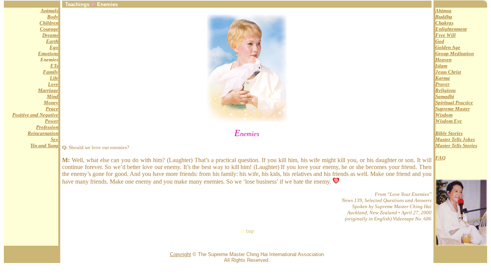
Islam (441, 66)
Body (52, 17)
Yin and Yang (44, 145)
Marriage (48, 90)
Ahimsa (443, 10)
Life (54, 78)
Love (53, 84)
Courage (49, 29)
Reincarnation (43, 133)
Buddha (443, 17)
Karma (442, 78)
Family (50, 72)
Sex (54, 139)
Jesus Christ (448, 72)
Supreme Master (452, 109)
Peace (52, 109)
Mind (52, 96)
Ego (53, 47)
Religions (445, 90)
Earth (52, 41)
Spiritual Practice (454, 102)
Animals (49, 10)
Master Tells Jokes (455, 139)
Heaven (443, 59)
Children (49, 23)
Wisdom (444, 115)
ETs (54, 66)
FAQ (440, 158)
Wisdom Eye (448, 121)
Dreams (50, 35)
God (439, 41)
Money (51, 102)
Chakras (444, 23)
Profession (47, 127)
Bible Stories (449, 133)
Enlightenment (451, 29)
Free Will (445, 35)
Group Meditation (454, 53)
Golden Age (447, 47)
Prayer (442, 84)
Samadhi (444, 96)
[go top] (247, 231)
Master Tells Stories (456, 145)
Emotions (48, 53)
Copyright (180, 254)
